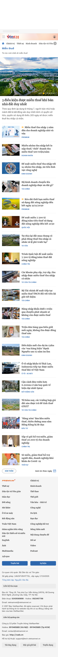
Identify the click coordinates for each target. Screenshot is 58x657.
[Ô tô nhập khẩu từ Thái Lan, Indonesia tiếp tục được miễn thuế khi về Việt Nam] (11, 368)
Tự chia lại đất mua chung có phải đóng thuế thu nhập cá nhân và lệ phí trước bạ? (37, 238)
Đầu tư (25, 428)
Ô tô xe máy (7, 513)
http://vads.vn (16, 634)
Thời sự (20, 44)
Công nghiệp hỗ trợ (39, 524)
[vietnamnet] (13, 38)
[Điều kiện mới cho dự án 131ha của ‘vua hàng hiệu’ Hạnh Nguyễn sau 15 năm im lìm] (11, 349)
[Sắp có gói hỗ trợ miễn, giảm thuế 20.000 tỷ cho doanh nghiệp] (11, 441)
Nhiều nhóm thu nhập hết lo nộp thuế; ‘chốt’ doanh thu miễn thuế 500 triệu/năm (37, 148)
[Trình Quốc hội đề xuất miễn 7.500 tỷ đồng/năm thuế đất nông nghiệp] (11, 258)
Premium (25, 137)
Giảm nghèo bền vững (12, 529)
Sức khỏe (6, 507)
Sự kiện (43, 563)
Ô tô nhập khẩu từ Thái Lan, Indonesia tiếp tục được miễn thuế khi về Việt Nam (37, 366)
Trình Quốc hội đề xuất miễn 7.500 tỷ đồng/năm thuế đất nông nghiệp (37, 257)
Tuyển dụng (48, 645)
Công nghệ (35, 507)
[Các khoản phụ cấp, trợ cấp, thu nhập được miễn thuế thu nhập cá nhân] (11, 276)
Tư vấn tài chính (29, 282)
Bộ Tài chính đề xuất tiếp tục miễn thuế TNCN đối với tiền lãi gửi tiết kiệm (39, 293)
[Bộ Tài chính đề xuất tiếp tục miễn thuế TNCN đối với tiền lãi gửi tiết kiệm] (11, 295)
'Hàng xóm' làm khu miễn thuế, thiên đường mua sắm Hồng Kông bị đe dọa (36, 421)
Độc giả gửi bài (29, 645)
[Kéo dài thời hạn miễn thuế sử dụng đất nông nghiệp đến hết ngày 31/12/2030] (11, 203)
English (5, 540)
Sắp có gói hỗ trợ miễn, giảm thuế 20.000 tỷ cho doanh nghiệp (37, 439)
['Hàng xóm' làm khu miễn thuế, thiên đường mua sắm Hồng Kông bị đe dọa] (11, 423)
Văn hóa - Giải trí (38, 502)
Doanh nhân (27, 156)
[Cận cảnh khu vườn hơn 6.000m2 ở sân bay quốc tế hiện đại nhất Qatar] (11, 386)
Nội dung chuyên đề (39, 534)
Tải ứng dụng (10, 645)
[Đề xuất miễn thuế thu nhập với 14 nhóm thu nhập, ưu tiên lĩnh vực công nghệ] (11, 168)
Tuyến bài (15, 563)
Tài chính (26, 189)
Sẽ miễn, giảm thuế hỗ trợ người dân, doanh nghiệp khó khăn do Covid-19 (38, 458)
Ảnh (4, 545)
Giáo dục (6, 497)
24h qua (5, 556)
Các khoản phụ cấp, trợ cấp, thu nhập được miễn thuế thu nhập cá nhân (38, 275)
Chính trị (10, 44)
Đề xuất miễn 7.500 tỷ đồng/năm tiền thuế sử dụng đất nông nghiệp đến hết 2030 (38, 220)
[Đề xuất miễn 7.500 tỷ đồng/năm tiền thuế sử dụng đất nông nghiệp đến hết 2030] (11, 222)
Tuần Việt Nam (9, 524)
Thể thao (34, 491)
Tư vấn (25, 246)
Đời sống (6, 502)
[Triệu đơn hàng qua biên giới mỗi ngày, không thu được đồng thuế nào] (11, 331)
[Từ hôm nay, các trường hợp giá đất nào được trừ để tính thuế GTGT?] (11, 404)
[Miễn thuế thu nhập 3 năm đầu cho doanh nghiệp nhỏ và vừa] (11, 131)
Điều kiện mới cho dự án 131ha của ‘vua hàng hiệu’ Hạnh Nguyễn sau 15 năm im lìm (38, 348)
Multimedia (7, 551)
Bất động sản (28, 392)
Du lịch (33, 513)
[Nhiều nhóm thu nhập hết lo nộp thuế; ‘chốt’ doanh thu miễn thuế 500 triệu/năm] (11, 150)
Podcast (34, 551)
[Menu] (3, 36)
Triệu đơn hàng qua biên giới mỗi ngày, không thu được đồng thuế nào (39, 330)
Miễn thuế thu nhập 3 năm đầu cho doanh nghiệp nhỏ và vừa (37, 130)
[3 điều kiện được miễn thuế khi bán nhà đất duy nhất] (29, 76)
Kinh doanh (31, 44)
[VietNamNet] (3, 43)
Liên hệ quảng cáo (11, 617)
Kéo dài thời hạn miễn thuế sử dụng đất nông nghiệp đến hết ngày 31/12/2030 (38, 202)
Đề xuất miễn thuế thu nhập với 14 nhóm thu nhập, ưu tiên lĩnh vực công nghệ (39, 166)
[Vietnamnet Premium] (9, 481)
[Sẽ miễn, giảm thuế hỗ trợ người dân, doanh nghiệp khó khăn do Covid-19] (11, 459)
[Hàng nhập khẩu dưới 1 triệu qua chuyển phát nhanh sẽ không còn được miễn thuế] (11, 313)
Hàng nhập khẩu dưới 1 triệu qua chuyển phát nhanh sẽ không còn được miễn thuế (37, 311)
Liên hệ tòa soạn (10, 586)
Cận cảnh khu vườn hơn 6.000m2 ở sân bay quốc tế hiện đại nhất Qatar (36, 385)
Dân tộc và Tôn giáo (48, 44)
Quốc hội (26, 227)
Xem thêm (9, 471)
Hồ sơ (33, 540)
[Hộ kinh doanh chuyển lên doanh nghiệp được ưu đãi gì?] (11, 186)
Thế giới (34, 497)
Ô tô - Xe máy (27, 374)
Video (33, 545)
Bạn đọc (34, 518)
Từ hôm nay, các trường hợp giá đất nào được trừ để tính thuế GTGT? (39, 403)
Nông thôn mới (37, 529)
